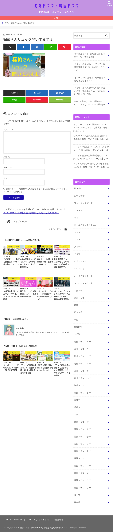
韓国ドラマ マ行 (82, 466)
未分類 (77, 334)
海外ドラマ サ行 (82, 356)
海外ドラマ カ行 (82, 349)
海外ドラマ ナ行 (82, 371)
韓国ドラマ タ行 (82, 444)
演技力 (77, 400)
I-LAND (77, 188)
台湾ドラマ (79, 298)
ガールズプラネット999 (85, 225)
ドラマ (77, 254)
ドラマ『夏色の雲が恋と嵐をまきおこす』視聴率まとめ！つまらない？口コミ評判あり (89, 91)
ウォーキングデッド (83, 203)
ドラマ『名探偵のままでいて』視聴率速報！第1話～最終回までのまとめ (90, 67)
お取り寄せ (79, 196)
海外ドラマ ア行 (82, 342)
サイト (6, 178)
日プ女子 (78, 312)
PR (57, 18)
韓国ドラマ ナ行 (82, 451)
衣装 (76, 415)
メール (7, 167)
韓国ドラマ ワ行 (82, 488)
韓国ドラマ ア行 (82, 422)
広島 (76, 305)
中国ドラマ (79, 291)
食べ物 (77, 495)
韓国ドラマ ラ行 (82, 480)
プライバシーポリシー (13, 520)
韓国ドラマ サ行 (82, 437)
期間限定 (78, 327)
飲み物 (77, 502)
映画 (76, 320)
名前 (6, 157)
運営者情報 (58, 520)
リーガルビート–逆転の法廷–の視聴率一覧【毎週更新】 (89, 55)
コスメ (77, 239)
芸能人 (77, 407)
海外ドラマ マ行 (82, 385)
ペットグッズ (80, 269)
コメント (8, 130)
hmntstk (20, 328)
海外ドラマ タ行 (82, 364)
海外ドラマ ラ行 (82, 393)
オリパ (77, 218)
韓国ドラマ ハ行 (82, 458)
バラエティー (80, 261)
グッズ (77, 232)
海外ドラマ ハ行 (82, 378)
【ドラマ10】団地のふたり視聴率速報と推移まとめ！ (89, 79)
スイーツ (78, 247)
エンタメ (78, 210)
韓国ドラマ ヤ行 (82, 473)
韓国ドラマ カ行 (82, 429)
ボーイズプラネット (83, 276)
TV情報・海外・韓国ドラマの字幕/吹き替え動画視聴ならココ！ (43, 528)
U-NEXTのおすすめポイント (38, 520)
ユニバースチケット (83, 283)
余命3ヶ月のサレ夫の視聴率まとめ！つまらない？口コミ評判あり (89, 103)
